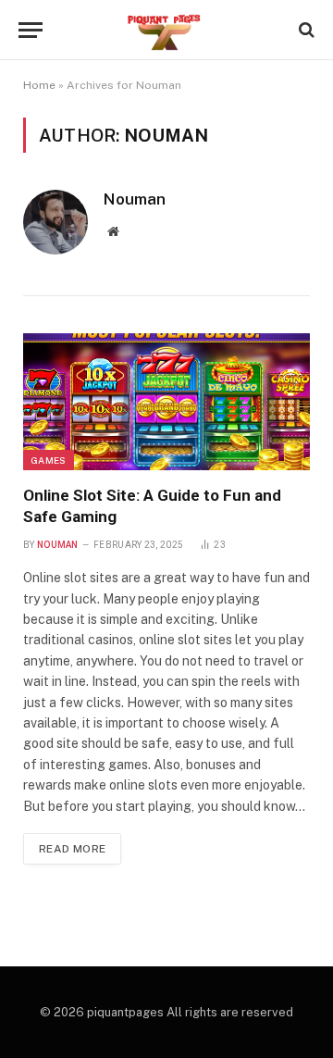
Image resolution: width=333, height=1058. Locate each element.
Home (39, 85)
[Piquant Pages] (166, 30)
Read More (72, 848)
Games (49, 460)
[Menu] (30, 30)
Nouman (135, 199)
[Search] (304, 30)
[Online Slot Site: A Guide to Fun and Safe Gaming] (166, 401)
